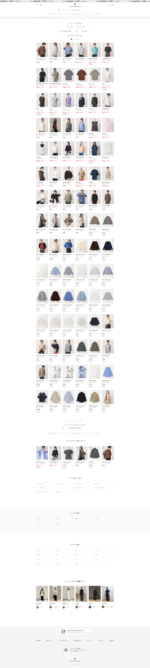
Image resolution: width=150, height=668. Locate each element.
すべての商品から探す (75, 10)
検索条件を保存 (70, 35)
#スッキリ (85, 14)
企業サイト (101, 640)
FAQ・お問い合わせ (63, 640)
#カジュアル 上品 (52, 14)
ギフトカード (89, 640)
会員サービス (49, 640)
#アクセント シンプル (63, 14)
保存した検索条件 (79, 35)
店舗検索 (38, 640)
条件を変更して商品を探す (75, 428)
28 (80, 421)
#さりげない (98, 14)
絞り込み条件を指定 (66, 31)
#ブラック (91, 14)
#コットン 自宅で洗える (75, 14)
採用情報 (111, 640)
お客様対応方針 (77, 640)
